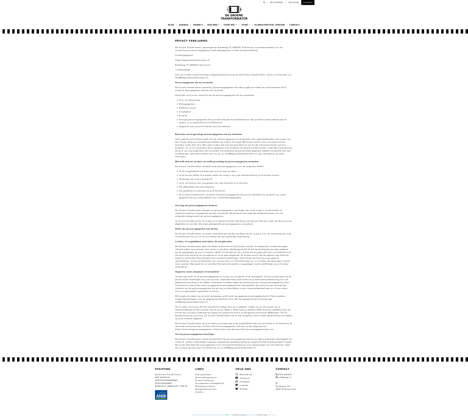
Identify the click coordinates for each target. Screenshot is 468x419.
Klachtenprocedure (205, 386)
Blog (171, 25)
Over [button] (245, 25)
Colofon (199, 392)
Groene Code (262, 415)
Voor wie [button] (230, 25)
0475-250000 (285, 374)
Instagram (244, 381)
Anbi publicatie (203, 374)
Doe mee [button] (212, 25)
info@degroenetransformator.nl (241, 153)
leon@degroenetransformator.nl (191, 77)
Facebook (244, 378)
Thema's (198, 25)
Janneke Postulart (239, 415)
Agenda (183, 25)
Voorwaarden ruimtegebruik (209, 383)
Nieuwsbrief (245, 374)
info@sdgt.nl (284, 377)
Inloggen (293, 2)
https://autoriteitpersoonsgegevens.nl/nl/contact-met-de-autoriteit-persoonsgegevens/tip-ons (224, 329)
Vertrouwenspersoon (206, 377)
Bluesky (243, 389)
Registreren (276, 2)
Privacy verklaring (204, 380)
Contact (294, 25)
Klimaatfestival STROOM (269, 25)
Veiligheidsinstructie (205, 389)
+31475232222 (182, 70)
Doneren (308, 2)
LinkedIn (244, 385)
